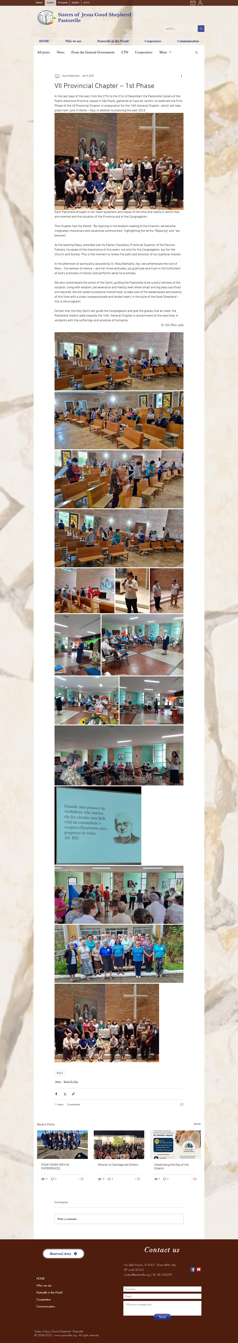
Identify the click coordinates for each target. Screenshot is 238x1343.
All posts (43, 52)
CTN (124, 52)
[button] (196, 52)
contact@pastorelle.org (137, 1275)
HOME (40, 1278)
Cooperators (143, 52)
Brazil (60, 1073)
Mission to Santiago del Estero (118, 1165)
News (60, 52)
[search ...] (201, 28)
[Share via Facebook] (56, 1094)
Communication (45, 1306)
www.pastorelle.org (65, 1335)
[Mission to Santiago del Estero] (119, 1144)
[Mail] (192, 2)
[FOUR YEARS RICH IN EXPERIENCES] (62, 1144)
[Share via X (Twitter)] (64, 1094)
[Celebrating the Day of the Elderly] (175, 1144)
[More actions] (181, 76)
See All (197, 1124)
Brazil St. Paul (71, 1081)
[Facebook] (192, 1269)
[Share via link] (73, 1094)
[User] (200, 2)
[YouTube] (199, 1269)
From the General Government (92, 52)
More (163, 52)
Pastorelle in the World (49, 1292)
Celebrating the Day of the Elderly (171, 1166)
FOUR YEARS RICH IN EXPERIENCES (55, 1166)
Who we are (43, 1285)
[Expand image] (119, 361)
